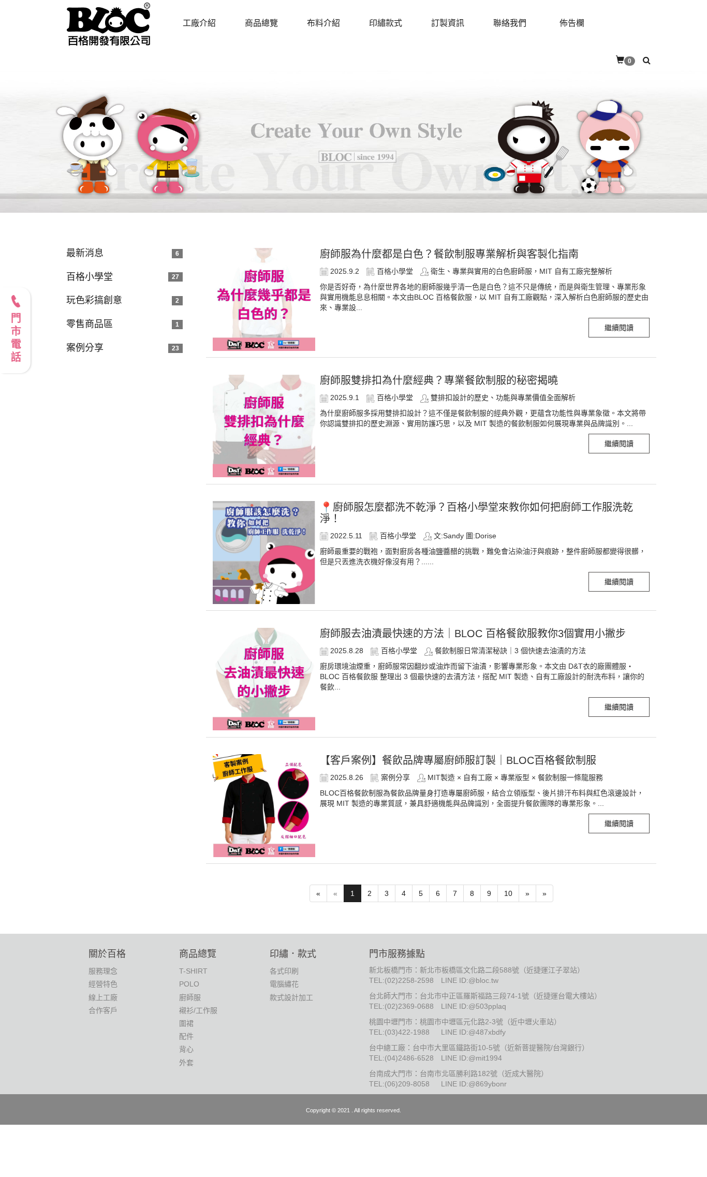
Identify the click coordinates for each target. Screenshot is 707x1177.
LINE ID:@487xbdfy (473, 1032)
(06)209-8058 (407, 1084)
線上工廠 (103, 997)
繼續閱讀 (619, 327)
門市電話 (15, 338)
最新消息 (85, 253)
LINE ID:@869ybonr (474, 1084)
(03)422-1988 (407, 1032)
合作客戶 (103, 1010)
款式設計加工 (291, 997)
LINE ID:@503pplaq (473, 1006)
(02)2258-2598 (409, 980)
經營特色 (103, 984)
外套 (186, 1062)
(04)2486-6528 (409, 1058)
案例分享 (85, 348)
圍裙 (186, 1023)
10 (508, 893)
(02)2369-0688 (409, 1006)
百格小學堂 (89, 277)
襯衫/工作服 (198, 1010)
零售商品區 (89, 324)
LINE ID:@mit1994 (471, 1058)
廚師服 (190, 997)
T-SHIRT (193, 971)
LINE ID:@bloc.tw (469, 980)
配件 (186, 1036)
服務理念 (103, 971)
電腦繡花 (284, 984)
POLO (189, 984)
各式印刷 (284, 971)
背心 (186, 1049)
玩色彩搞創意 (94, 300)
